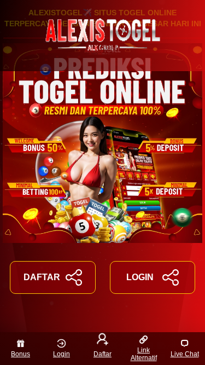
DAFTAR (42, 277)
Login (61, 354)
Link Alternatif (144, 354)
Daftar (102, 354)
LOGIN (140, 277)
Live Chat (185, 354)
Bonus (20, 354)
